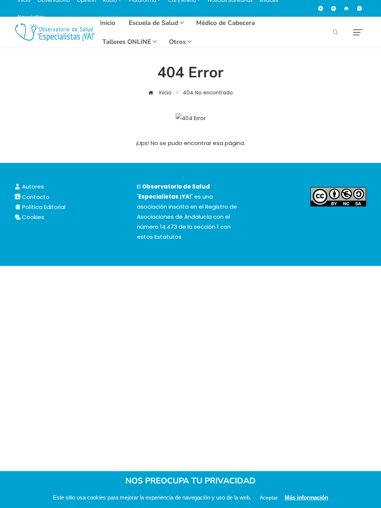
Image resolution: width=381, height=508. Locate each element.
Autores (32, 186)
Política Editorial (42, 207)
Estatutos (168, 237)
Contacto (34, 197)
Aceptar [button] (269, 498)
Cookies (32, 217)
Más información (306, 497)
